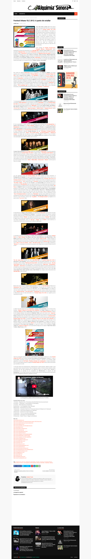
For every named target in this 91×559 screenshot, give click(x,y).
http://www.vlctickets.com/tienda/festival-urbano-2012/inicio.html (28, 421)
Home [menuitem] (16, 13)
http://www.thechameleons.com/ (21, 450)
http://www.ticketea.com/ (19, 424)
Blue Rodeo (33, 461)
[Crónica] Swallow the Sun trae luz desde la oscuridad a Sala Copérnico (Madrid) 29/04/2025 (48, 538)
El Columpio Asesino (48, 461)
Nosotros (18, 1)
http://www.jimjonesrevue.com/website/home (23, 449)
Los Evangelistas (26, 462)
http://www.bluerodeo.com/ (19, 441)
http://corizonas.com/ (18, 442)
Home (15, 1)
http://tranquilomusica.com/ (20, 456)
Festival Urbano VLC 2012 (18, 462)
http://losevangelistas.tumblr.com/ (21, 439)
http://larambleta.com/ (18, 427)
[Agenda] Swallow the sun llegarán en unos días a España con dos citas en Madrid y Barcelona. (48, 545)
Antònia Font (28, 461)
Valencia (17, 17)
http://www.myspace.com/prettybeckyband (23, 434)
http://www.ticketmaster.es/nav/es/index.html (23, 423)
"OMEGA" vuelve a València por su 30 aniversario (70, 66)
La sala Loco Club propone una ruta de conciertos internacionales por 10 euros (70, 60)
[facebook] (72, 1)
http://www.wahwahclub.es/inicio (21, 431)
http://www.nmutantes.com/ (20, 438)
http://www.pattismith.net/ (19, 446)
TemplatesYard (23, 557)
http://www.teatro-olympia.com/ (20, 428)
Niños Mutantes (33, 462)
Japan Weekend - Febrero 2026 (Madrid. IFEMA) (48, 532)
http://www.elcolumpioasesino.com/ (21, 445)
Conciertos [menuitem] (22, 13)
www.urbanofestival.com (19, 420)
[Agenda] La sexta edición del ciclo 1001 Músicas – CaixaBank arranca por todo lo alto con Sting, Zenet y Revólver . (26, 549)
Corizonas (42, 461)
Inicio (15, 17)
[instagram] (76, 1)
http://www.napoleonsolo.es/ (20, 432)
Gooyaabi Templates (35, 557)
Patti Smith (42, 462)
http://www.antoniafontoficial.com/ (21, 448)
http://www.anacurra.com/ (19, 443)
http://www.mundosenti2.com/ (20, 457)
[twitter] (75, 1)
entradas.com (36, 361)
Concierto (37, 461)
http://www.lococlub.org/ (19, 430)
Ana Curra (51, 178)
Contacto (23, 1)
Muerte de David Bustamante (70, 103)
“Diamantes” (21, 198)
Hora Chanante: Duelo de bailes (70, 109)
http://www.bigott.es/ (18, 453)
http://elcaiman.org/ (18, 455)
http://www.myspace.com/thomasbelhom (22, 437)
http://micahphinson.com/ (19, 452)
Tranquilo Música (40, 49)
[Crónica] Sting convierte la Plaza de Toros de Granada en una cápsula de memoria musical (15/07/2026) (26, 533)
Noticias (38, 462)
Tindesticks (51, 82)
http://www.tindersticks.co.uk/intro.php (22, 435)
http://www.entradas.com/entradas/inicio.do (23, 425)
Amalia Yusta (16, 23)
